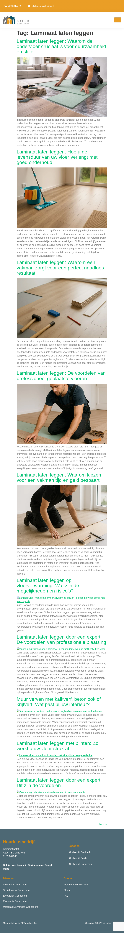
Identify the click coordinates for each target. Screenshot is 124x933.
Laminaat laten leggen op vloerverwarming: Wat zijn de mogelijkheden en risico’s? (48, 586)
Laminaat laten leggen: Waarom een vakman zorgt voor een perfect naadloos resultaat (60, 268)
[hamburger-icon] (117, 19)
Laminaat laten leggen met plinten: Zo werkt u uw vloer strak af (57, 746)
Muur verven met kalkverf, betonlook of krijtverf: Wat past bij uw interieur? (59, 701)
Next (103, 824)
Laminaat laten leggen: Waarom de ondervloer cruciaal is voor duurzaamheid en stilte (61, 46)
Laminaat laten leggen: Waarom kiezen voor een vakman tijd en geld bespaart (59, 477)
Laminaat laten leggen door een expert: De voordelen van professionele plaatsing (61, 639)
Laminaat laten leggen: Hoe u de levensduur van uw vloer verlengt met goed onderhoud (57, 157)
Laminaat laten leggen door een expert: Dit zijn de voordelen (59, 782)
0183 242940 (10, 856)
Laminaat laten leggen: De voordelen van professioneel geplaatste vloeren (61, 375)
